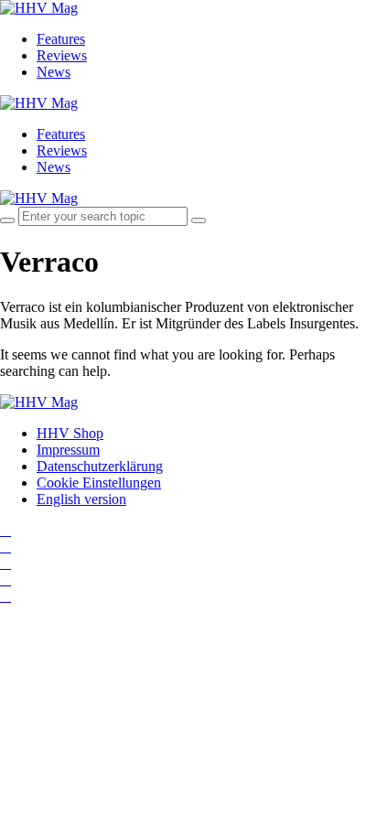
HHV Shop (70, 433)
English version (81, 499)
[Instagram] (5, 530)
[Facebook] (5, 546)
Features (61, 39)
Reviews (62, 55)
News (53, 72)
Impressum (68, 449)
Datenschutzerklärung (100, 466)
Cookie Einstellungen (99, 482)
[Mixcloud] (5, 579)
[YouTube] (5, 563)
